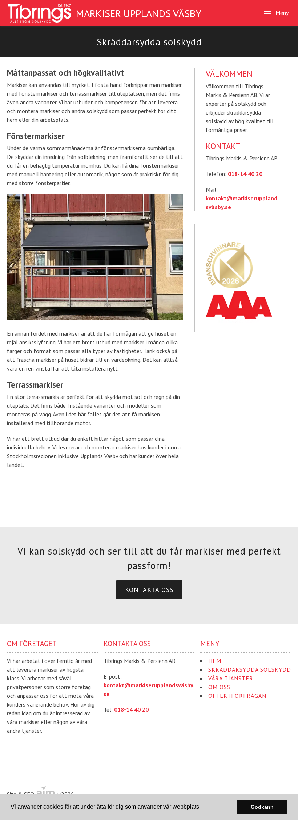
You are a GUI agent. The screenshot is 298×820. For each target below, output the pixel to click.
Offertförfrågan (237, 695)
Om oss (219, 687)
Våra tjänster (230, 678)
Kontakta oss (149, 589)
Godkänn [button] (262, 807)
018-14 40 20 (245, 173)
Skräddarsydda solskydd (249, 669)
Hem (214, 660)
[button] (202, 808)
